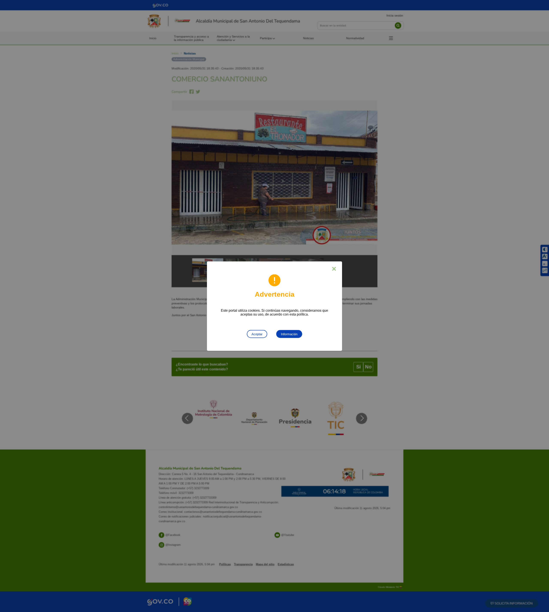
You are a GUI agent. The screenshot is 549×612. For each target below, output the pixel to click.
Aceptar (257, 334)
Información (289, 334)
